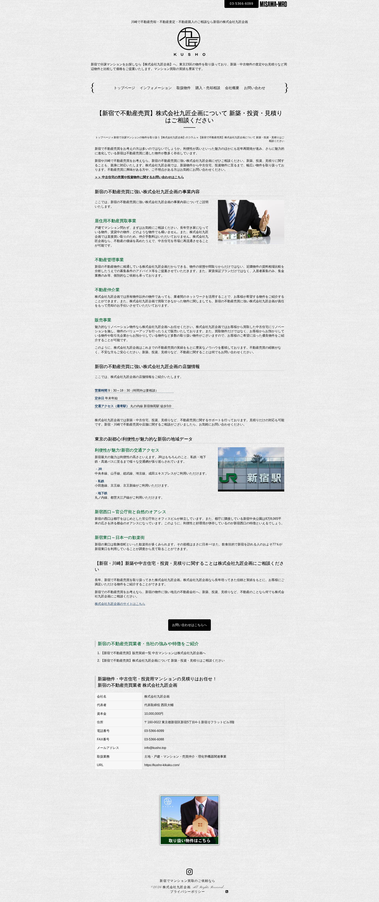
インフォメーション (156, 88)
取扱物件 (183, 88)
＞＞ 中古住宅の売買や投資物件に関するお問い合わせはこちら (139, 177)
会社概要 (232, 88)
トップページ (124, 88)
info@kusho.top (155, 747)
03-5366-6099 (241, 3)
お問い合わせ (254, 88)
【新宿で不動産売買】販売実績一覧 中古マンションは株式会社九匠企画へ (153, 653)
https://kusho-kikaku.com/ (161, 765)
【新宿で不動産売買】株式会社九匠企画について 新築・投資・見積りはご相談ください (163, 660)
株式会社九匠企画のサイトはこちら (120, 603)
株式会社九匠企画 (176, 887)
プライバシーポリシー (187, 892)
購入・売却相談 (207, 88)
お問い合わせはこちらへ (189, 625)
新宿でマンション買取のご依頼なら (187, 881)
